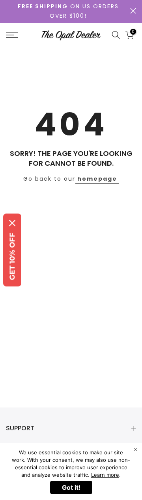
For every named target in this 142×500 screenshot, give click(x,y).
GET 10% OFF (12, 256)
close (133, 11)
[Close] (12, 223)
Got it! (71, 487)
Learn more (105, 475)
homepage (97, 179)
